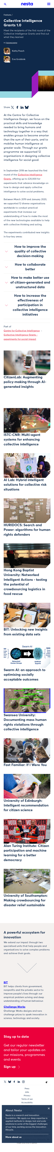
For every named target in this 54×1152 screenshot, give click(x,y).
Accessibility (27, 1103)
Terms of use (27, 1099)
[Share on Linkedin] (22, 107)
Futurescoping (11, 43)
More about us (13, 1137)
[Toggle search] (5, 5)
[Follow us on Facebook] (14, 1081)
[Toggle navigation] (48, 4)
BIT (6, 982)
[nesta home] (27, 3)
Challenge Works (14, 1007)
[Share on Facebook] (17, 107)
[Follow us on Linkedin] (18, 1081)
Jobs (27, 1092)
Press (27, 1089)
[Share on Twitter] (12, 107)
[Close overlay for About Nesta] (49, 1108)
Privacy (27, 1096)
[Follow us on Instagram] (23, 1081)
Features (7, 15)
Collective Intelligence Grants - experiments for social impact (21, 337)
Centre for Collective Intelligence (22, 331)
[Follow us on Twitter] (5, 1081)
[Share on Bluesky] (27, 107)
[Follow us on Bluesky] (9, 1081)
